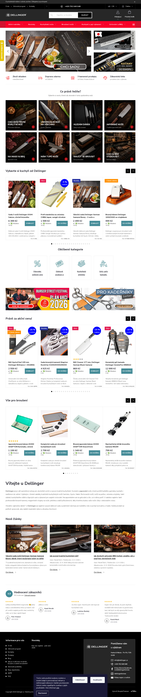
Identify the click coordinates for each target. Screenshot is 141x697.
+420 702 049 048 (120, 664)
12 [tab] (73, 243)
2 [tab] (53, 243)
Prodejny (11, 655)
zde (57, 688)
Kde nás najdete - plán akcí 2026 (41, 647)
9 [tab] (67, 243)
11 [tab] (71, 243)
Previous (128, 171)
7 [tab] (63, 243)
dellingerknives (120, 674)
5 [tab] (59, 243)
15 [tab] (79, 243)
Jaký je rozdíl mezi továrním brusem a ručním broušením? (18, 663)
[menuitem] (16, 24)
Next (133, 171)
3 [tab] (55, 243)
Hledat (84, 15)
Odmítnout (80, 680)
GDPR (10, 673)
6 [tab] (61, 243)
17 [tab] (83, 243)
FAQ (9, 676)
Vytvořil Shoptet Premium (120, 691)
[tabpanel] (22, 208)
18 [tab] (85, 243)
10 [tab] (69, 243)
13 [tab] (75, 243)
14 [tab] (77, 243)
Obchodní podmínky (15, 667)
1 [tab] (51, 243)
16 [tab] (81, 243)
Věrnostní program (19, 6)
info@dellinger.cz (121, 660)
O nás (7, 6)
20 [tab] (89, 243)
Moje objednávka (14, 670)
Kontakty (32, 6)
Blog (9, 658)
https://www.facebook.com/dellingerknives (123, 669)
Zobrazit (30, 223)
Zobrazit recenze (29, 595)
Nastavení (42, 693)
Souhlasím (97, 680)
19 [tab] (87, 243)
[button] (8, 51)
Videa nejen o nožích (122, 677)
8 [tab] (65, 243)
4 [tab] (57, 243)
